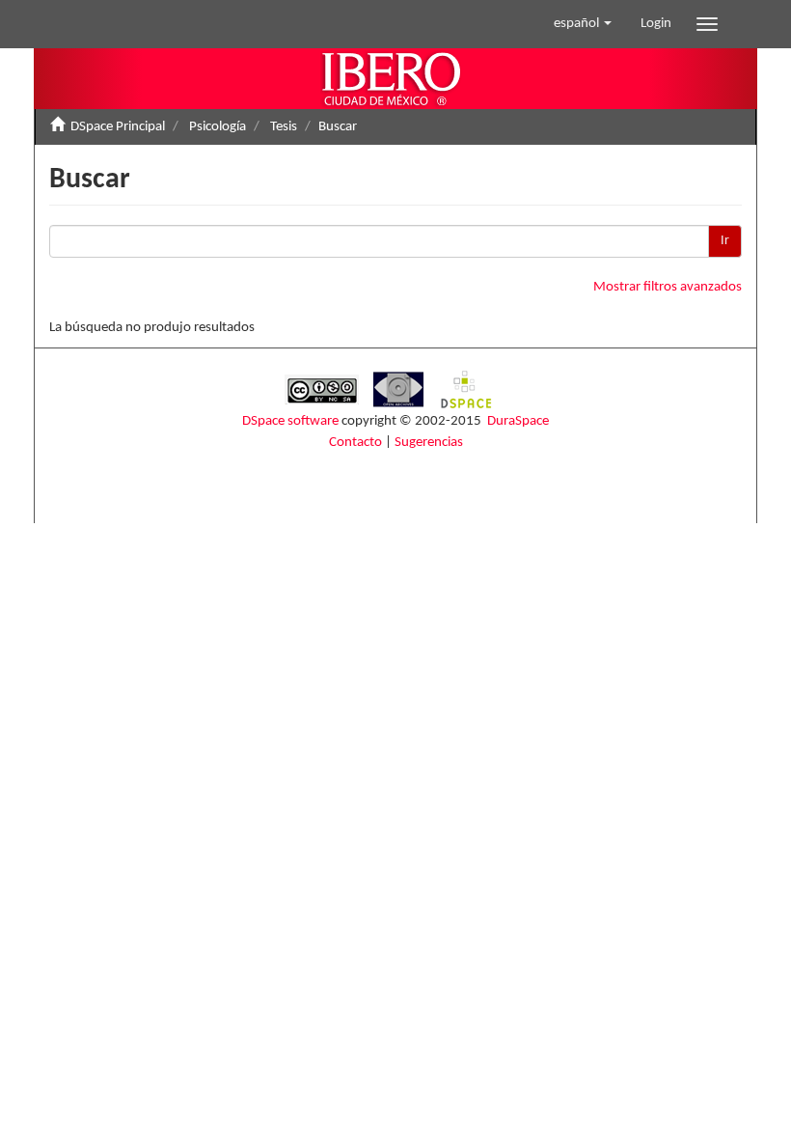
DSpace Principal (117, 127)
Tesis (283, 127)
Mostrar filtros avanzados (667, 287)
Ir (725, 241)
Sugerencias (429, 442)
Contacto (355, 442)
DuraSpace (518, 421)
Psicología (217, 127)
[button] (582, 24)
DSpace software (290, 421)
